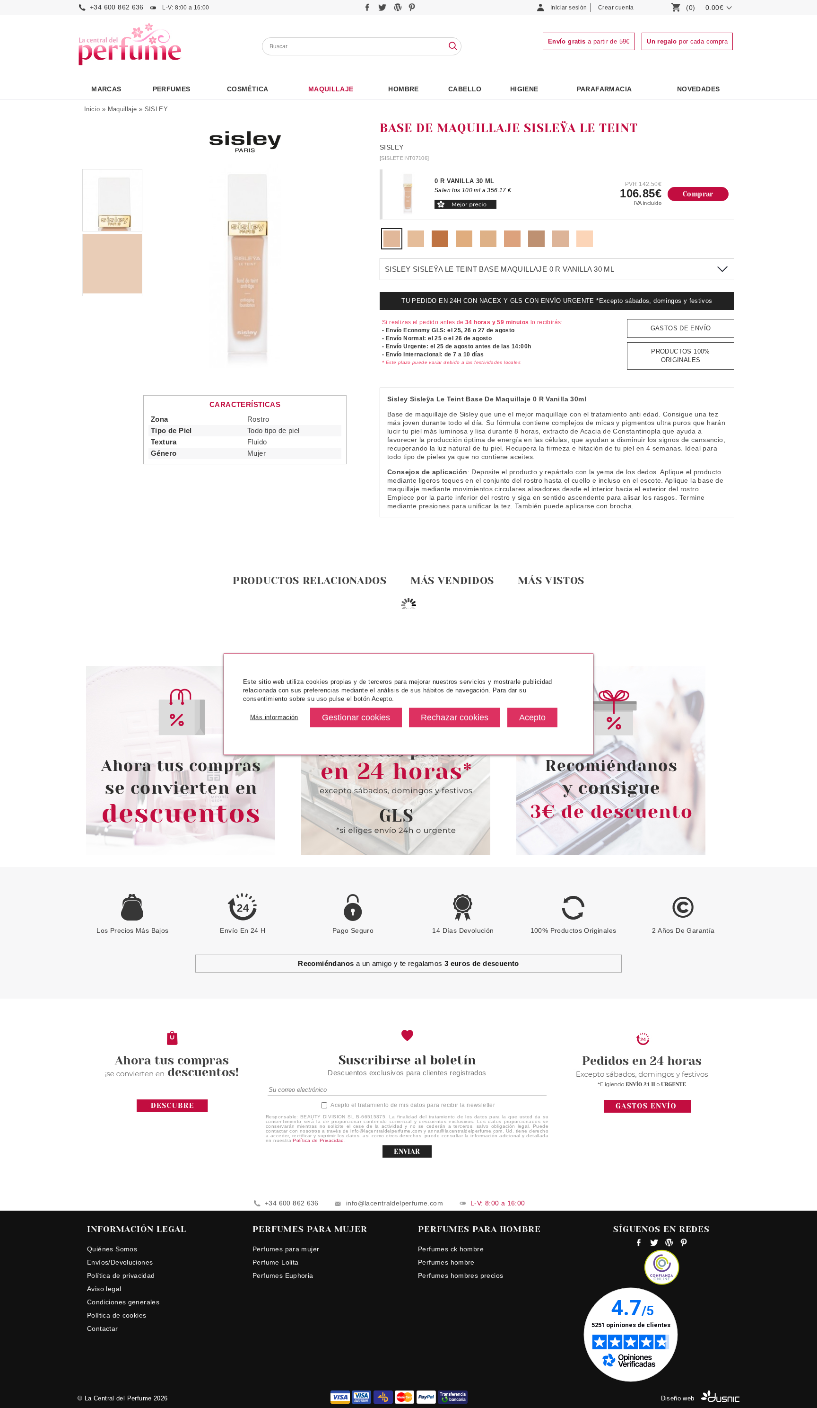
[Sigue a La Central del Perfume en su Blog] (398, 9)
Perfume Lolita (275, 1262)
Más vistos (551, 580)
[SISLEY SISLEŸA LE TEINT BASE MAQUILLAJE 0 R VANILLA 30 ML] (392, 244)
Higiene (524, 89)
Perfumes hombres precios (460, 1275)
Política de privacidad (121, 1275)
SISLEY (156, 109)
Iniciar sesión (568, 7)
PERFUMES (172, 89)
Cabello (465, 89)
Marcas (106, 89)
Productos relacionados (310, 580)
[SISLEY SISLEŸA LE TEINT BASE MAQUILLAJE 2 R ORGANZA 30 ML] (440, 244)
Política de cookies (116, 1315)
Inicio (92, 109)
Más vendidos (452, 580)
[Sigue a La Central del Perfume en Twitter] (383, 9)
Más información (274, 717)
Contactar (102, 1328)
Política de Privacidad (318, 1140)
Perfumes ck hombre (451, 1249)
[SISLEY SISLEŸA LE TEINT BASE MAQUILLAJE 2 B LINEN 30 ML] (464, 244)
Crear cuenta (616, 7)
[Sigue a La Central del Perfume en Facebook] (368, 9)
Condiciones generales (123, 1302)
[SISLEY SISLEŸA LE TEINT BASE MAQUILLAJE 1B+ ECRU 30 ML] (560, 244)
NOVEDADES (698, 89)
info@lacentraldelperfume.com (394, 1203)
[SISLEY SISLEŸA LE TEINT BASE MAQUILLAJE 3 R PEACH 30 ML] (488, 244)
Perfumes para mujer (285, 1249)
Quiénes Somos (112, 1249)
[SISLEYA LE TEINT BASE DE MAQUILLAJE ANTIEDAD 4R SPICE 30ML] (536, 244)
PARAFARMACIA (604, 89)
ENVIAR (407, 1151)
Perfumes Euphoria (282, 1275)
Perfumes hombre (446, 1262)
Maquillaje (331, 89)
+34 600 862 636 (117, 7)
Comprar (698, 194)
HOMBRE (403, 89)
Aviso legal (104, 1289)
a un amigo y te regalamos (408, 963)
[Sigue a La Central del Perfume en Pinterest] (412, 9)
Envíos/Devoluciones (120, 1262)
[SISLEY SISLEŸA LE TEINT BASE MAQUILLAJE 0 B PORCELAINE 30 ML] (416, 244)
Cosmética (248, 89)
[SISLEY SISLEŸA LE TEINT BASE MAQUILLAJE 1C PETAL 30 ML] (585, 244)
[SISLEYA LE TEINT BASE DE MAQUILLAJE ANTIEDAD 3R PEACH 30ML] (512, 244)
